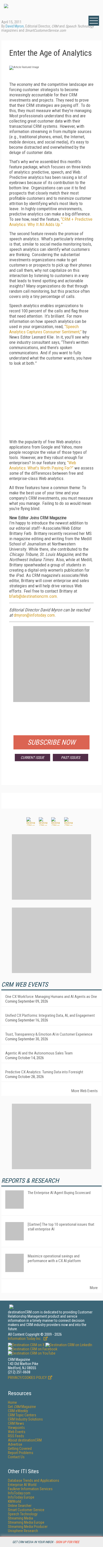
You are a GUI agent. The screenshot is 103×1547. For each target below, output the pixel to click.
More (94, 1287)
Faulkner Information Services (30, 1489)
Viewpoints (16, 1428)
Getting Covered (20, 1448)
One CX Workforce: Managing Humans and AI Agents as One (51, 996)
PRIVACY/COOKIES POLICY (27, 1377)
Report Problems (20, 1453)
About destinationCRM (25, 1440)
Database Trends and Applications (33, 1480)
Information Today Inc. (25, 1338)
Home (12, 1402)
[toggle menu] (93, 21)
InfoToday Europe (21, 1497)
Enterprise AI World (22, 1485)
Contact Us (16, 1457)
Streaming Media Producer (28, 1526)
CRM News (16, 1423)
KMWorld (14, 1501)
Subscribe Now (51, 742)
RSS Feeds (16, 1436)
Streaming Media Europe (26, 1522)
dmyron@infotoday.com (34, 615)
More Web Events (84, 1091)
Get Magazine (22, 1407)
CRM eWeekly (18, 1411)
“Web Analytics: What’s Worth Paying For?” (42, 465)
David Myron (15, 26)
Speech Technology (23, 1514)
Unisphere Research (23, 1531)
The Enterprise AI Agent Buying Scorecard (59, 1192)
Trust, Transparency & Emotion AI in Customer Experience (48, 1034)
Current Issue (32, 757)
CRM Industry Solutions (25, 1419)
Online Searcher (19, 1506)
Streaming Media (20, 1518)
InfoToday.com (19, 1493)
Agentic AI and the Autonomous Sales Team (39, 1053)
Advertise (15, 1444)
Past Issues (70, 757)
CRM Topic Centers (22, 1415)
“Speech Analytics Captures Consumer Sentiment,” (45, 329)
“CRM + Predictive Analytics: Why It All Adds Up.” (50, 222)
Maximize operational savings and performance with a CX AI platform (54, 1258)
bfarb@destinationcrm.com (33, 596)
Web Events (16, 1432)
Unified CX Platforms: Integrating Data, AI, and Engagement (50, 1015)
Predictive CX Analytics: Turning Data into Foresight (44, 1072)
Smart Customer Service (26, 1510)
